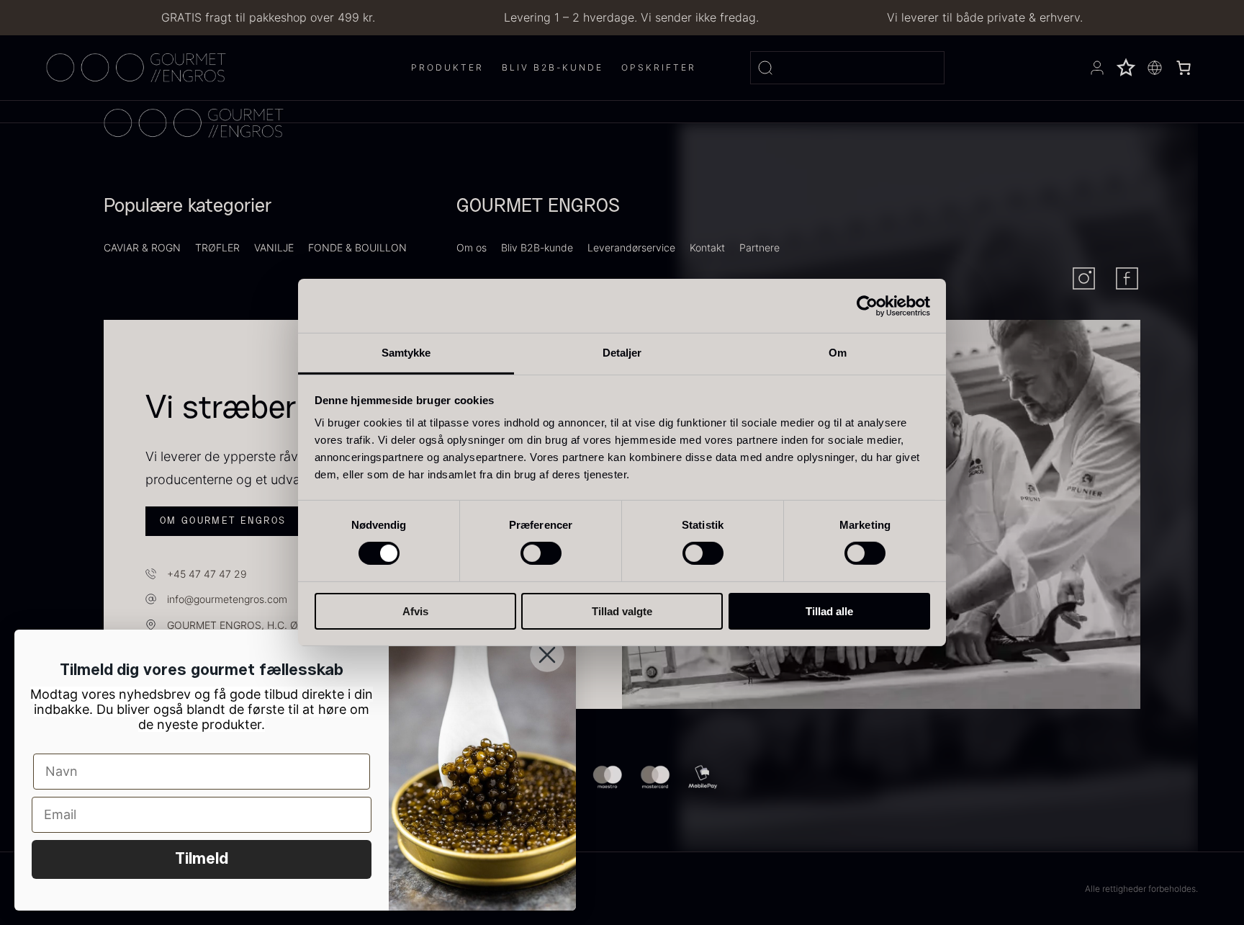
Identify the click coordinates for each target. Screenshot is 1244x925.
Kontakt (707, 247)
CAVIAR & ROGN (142, 247)
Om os (471, 247)
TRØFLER (217, 247)
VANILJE (274, 247)
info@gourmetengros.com (227, 599)
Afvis (415, 611)
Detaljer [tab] (622, 353)
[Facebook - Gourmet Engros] (1127, 278)
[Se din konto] (1097, 68)
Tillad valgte (622, 611)
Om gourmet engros (223, 521)
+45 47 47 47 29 (207, 574)
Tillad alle (829, 611)
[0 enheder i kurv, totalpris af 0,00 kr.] (1184, 68)
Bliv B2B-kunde (537, 247)
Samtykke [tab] (406, 353)
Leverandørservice (631, 247)
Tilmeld (201, 859)
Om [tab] (838, 353)
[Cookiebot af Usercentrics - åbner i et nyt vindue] (867, 305)
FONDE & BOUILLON (357, 247)
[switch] (541, 553)
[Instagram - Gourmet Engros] (1083, 278)
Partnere (759, 247)
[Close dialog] (547, 655)
